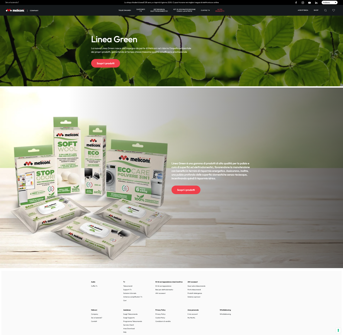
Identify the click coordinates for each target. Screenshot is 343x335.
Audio (93, 282)
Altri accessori (160, 293)
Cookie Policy (160, 318)
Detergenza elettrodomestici (159, 10)
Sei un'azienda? (12, 2)
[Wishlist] (333, 10)
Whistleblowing (225, 314)
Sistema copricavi (194, 297)
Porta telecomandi (194, 290)
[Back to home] (15, 10)
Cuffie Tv (94, 286)
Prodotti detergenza (195, 293)
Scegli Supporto (129, 318)
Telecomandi (125, 10)
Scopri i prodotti (105, 63)
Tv (124, 282)
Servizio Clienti (128, 325)
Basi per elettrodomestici (164, 290)
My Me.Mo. (191, 318)
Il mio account (193, 314)
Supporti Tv (141, 10)
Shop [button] (316, 10)
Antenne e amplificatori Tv (132, 297)
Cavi (124, 300)
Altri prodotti (219, 10)
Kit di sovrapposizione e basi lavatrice (185, 10)
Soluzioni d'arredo (129, 293)
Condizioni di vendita (163, 321)
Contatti (94, 321)
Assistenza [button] (303, 10)
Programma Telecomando (132, 321)
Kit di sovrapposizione (163, 286)
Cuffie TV (205, 10)
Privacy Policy (160, 314)
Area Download (129, 329)
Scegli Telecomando (130, 314)
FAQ (124, 332)
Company (34, 11)
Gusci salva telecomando (196, 286)
